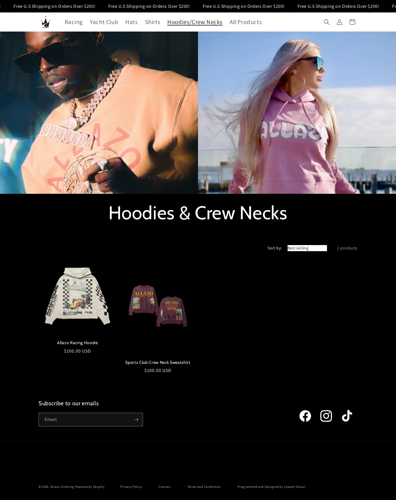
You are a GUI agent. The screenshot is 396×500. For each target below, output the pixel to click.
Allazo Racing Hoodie (77, 342)
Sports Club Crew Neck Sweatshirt (157, 362)
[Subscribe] (136, 419)
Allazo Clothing (62, 487)
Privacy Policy (131, 487)
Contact (165, 487)
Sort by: (274, 248)
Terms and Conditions (204, 487)
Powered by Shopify (90, 487)
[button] (326, 22)
